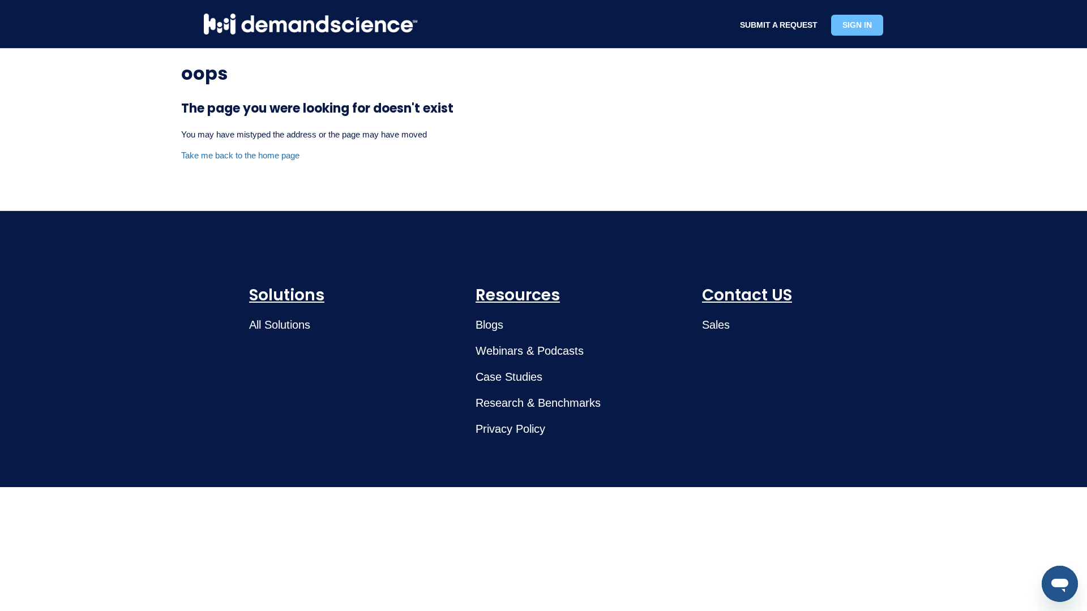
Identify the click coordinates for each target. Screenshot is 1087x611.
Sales (716, 325)
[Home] (310, 24)
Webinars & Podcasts (530, 351)
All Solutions (279, 325)
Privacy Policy (510, 429)
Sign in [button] (857, 24)
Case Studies (509, 377)
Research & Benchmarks (538, 403)
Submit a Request (779, 24)
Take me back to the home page (240, 155)
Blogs (489, 325)
